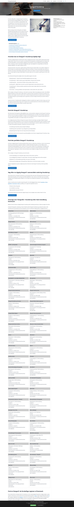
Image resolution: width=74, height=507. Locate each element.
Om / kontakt (59, 1)
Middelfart (10, 183)
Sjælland (54, 1)
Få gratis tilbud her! (37, 10)
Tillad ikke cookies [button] (40, 505)
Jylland (48, 1)
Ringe (46, 182)
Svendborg (43, 182)
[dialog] (37, 504)
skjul (18, 43)
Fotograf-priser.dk (12, 1)
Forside (44, 1)
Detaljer (45, 503)
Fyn (51, 1)
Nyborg (18, 183)
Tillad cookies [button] (33, 505)
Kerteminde (14, 183)
